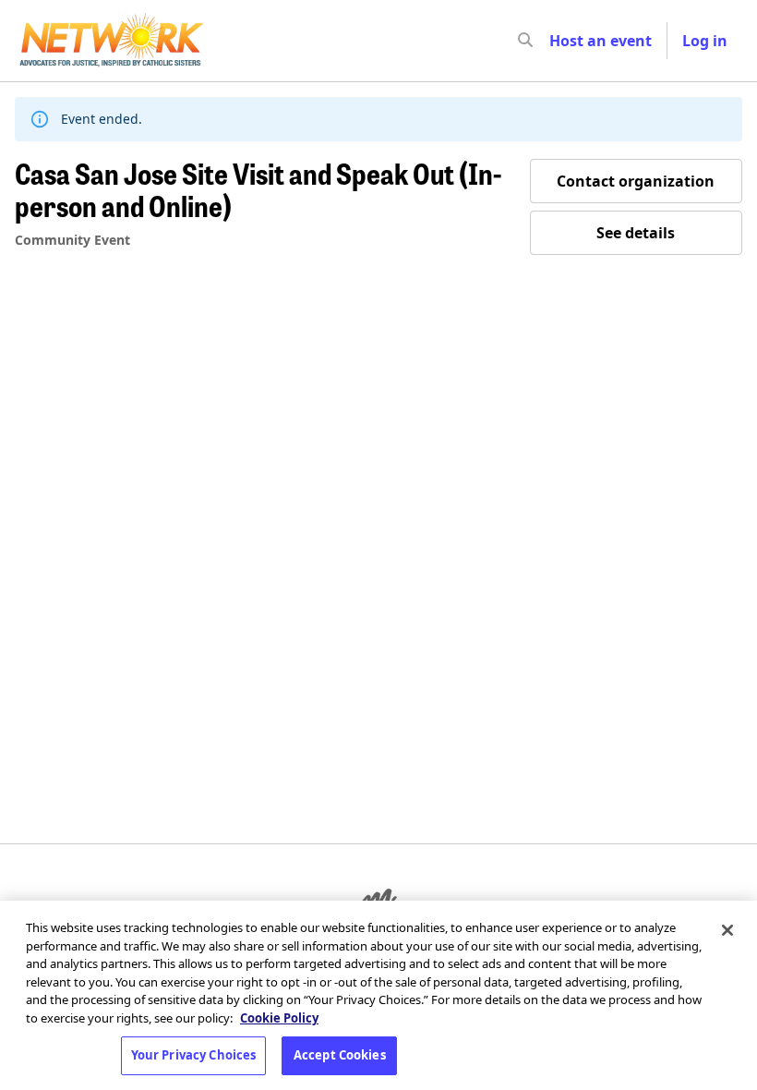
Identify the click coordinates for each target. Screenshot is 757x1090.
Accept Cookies (340, 1055)
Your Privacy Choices (194, 1055)
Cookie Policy (279, 1018)
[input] (558, 40)
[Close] (727, 930)
